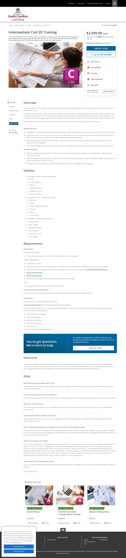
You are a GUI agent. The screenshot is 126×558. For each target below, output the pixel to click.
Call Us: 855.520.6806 (109, 25)
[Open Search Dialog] (114, 3)
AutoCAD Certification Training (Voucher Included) (69, 513)
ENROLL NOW (101, 48)
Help (85, 544)
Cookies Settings (18, 551)
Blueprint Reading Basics (99, 512)
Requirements (14, 111)
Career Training (51, 540)
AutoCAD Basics (33, 512)
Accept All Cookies (19, 546)
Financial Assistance (89, 542)
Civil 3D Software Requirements (97, 270)
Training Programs (19, 25)
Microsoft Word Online (34, 273)
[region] (18, 541)
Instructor (12, 115)
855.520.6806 (13, 133)
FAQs (11, 119)
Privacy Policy (66, 553)
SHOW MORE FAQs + (31, 472)
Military (86, 540)
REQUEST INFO (109, 91)
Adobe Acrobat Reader (34, 276)
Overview (12, 102)
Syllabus (12, 106)
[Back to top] (63, 537)
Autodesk (28, 25)
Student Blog (103, 540)
